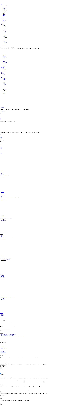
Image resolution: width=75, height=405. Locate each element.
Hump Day (4, 12)
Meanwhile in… (4, 20)
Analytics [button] (1, 391)
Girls (2, 60)
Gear (4, 88)
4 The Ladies (4, 65)
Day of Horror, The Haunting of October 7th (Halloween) (8, 334)
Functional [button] (1, 384)
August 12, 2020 (3, 111)
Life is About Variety (2, 277)
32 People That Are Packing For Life (4, 175)
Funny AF (2, 18)
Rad (1, 4)
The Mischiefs (8, 259)
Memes (3, 19)
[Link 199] (16, 341)
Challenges (4, 25)
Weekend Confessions (3, 316)
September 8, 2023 (3, 260)
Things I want (3, 195)
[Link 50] (19, 51)
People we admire (5, 55)
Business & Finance (5, 10)
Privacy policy (3, 347)
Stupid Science (4, 71)
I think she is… (4, 14)
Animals (2, 215)
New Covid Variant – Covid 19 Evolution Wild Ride (7, 335)
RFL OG (1, 153)
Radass (2, 173)
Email (1, 329)
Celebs (4, 41)
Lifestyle (4, 82)
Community (2, 24)
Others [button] (1, 398)
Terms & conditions (3, 348)
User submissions (5, 76)
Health (4, 36)
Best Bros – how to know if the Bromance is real (6, 237)
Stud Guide (4, 54)
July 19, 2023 (3, 299)
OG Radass (4, 93)
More (2, 77)
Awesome (2, 172)
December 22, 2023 (3, 220)
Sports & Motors (5, 29)
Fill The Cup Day (5, 13)
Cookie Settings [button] (2, 366)
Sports (4, 30)
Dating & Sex (4, 7)
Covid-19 (4, 9)
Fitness (5, 35)
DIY (1, 196)
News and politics (5, 8)
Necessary (2, 373)
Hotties (3, 15)
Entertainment (4, 40)
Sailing (4, 87)
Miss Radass (4, 66)
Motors (5, 31)
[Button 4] (0, 360)
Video (2, 23)
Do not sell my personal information (4, 365)
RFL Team (3, 219)
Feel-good (4, 21)
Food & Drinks (5, 34)
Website (1, 330)
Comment (1, 326)
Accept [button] (5, 366)
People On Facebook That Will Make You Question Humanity (7, 297)
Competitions (4, 26)
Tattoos (2, 174)
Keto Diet (6, 37)
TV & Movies (5, 42)
